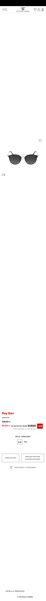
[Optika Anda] (23, 9)
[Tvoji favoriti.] (35, 9)
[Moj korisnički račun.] (42, 9)
